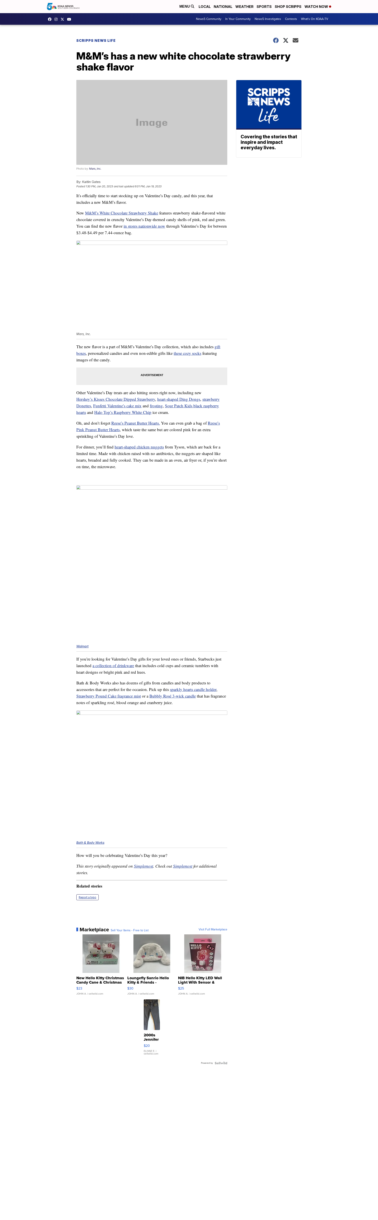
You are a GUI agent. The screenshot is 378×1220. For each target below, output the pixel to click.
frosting (156, 405)
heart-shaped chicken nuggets (139, 447)
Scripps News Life (96, 40)
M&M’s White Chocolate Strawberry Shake (121, 213)
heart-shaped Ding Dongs (178, 399)
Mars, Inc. (95, 168)
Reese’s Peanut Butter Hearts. (135, 423)
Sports (264, 6)
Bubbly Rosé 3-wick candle (172, 696)
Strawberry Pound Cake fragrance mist (108, 696)
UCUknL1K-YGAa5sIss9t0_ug (70, 19)
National (223, 6)
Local (205, 6)
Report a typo (87, 897)
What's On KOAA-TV (314, 19)
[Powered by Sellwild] (221, 1063)
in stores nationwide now (144, 226)
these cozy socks (187, 353)
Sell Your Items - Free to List (130, 930)
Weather (244, 6)
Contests (291, 19)
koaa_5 (57, 19)
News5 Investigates (268, 19)
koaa (63, 19)
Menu (185, 6)
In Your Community (238, 19)
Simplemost (143, 866)
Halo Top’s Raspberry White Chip (122, 412)
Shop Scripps (288, 6)
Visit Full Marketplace (213, 929)
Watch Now (316, 6)
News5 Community (208, 19)
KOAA (51, 19)
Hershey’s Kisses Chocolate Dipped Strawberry (115, 399)
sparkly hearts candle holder (193, 689)
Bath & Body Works (90, 842)
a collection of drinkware (113, 665)
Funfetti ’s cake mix (117, 405)
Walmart (82, 646)
